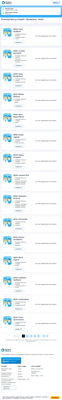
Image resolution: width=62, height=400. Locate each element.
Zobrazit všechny (6, 387)
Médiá (19, 371)
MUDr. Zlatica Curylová (18, 156)
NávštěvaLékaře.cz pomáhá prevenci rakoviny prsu (6, 374)
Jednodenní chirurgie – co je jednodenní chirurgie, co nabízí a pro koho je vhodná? (8, 381)
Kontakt (20, 376)
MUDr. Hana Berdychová (18, 75)
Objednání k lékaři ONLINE (6, 369)
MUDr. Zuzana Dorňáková (18, 238)
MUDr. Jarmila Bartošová (19, 52)
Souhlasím (55, 397)
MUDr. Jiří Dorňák (20, 219)
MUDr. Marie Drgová (18, 258)
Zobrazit (18, 42)
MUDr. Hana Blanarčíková (18, 115)
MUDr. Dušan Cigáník (18, 136)
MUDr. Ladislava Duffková (19, 278)
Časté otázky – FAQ (23, 379)
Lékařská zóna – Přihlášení (36, 372)
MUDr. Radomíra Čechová (19, 197)
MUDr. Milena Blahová (18, 95)
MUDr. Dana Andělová (18, 30)
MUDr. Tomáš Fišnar (21, 299)
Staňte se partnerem (37, 369)
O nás (19, 369)
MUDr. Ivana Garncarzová (18, 318)
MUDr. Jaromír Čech (21, 175)
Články (20, 374)
